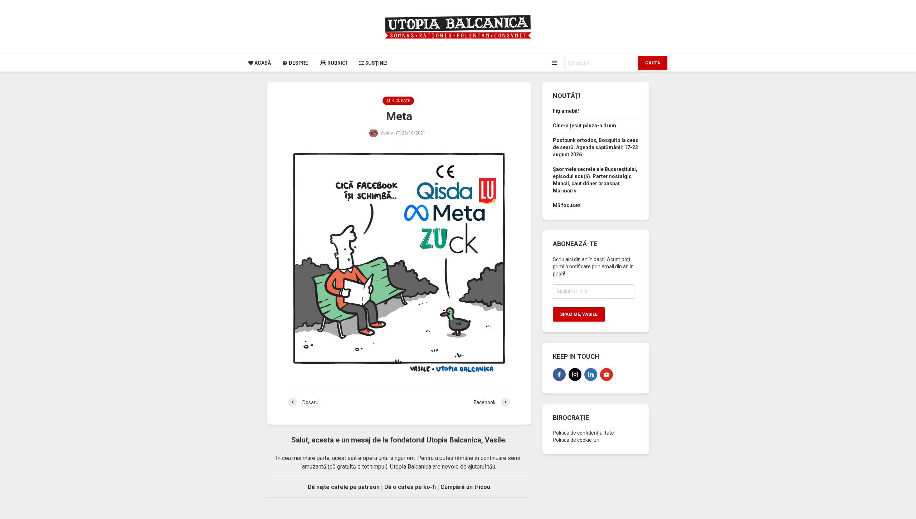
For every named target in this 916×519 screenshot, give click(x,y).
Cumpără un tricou (465, 487)
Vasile (386, 133)
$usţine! (376, 63)
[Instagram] (575, 374)
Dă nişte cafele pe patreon (344, 487)
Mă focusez (567, 205)
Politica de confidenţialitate (583, 433)
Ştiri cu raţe (398, 101)
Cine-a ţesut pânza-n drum (584, 125)
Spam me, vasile (579, 314)
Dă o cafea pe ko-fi (410, 487)
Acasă (262, 63)
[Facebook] (559, 374)
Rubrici (336, 63)
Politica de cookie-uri (576, 440)
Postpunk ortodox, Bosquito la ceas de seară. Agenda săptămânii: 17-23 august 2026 (595, 147)
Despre (298, 63)
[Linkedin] (590, 374)
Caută (652, 62)
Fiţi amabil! (566, 111)
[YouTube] (606, 374)
